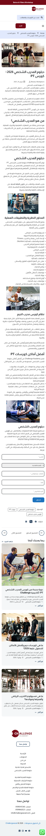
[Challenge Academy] (38, 9)
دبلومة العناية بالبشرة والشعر (23, 787)
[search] (41, 17)
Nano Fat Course (23, 794)
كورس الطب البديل (23, 791)
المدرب (31, 136)
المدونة (23, 764)
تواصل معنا (23, 744)
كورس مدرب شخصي (34, 514)
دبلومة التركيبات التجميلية (23, 780)
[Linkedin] (19, 831)
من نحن (23, 760)
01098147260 (20, 807)
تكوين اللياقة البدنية (18, 184)
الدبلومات (23, 757)
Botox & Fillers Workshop (23, 2)
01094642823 (20, 810)
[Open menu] (43, 26)
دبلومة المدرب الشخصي (28, 33)
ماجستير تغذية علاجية (23, 767)
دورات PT (12, 509)
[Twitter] (31, 521)
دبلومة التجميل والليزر (23, 784)
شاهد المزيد (8, 541)
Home (42, 33)
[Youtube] (26, 831)
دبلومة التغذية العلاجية (23, 777)
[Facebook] (35, 522)
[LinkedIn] (26, 522)
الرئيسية (23, 753)
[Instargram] (23, 831)
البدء (20, 26)
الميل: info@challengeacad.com (23, 813)
